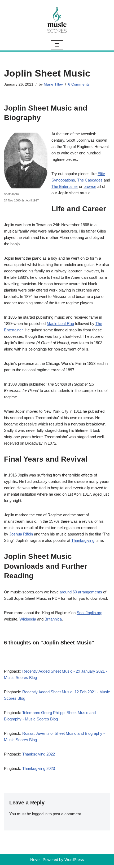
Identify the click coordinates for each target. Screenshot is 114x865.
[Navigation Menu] (57, 44)
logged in (39, 814)
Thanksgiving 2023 (38, 768)
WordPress (74, 859)
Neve (35, 859)
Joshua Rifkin (21, 534)
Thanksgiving (82, 540)
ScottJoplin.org (89, 612)
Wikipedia (27, 619)
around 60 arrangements (81, 592)
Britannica (53, 619)
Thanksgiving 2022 (38, 754)
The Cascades (90, 180)
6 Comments (79, 84)
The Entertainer (64, 186)
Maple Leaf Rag (60, 323)
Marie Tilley (53, 84)
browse (90, 186)
